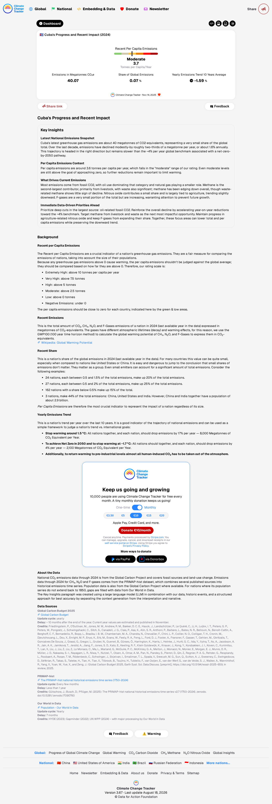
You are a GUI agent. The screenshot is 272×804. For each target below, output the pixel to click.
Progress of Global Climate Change (74, 753)
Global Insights (224, 753)
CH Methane (170, 753)
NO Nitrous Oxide (196, 753)
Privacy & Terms (172, 773)
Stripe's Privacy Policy (136, 545)
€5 (123, 515)
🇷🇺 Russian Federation (165, 763)
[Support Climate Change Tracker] (159, 95)
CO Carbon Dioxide (143, 753)
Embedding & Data (99, 9)
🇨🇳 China (63, 763)
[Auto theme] (233, 23)
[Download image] (219, 23)
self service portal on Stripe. (121, 543)
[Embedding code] (212, 23)
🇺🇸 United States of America (94, 763)
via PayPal (123, 559)
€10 (136, 515)
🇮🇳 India (124, 763)
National (64, 9)
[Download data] (226, 23)
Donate (132, 9)
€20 (161, 515)
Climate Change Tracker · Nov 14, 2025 (136, 94)
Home (74, 773)
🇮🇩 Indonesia (194, 763)
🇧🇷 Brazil (139, 763)
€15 (149, 515)
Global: (40, 753)
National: (46, 763)
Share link (54, 106)
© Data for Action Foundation (136, 797)
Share (251, 9)
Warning (154, 734)
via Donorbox (154, 559)
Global (40, 9)
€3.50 (110, 515)
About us (137, 773)
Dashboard (52, 23)
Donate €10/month (136, 530)
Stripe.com (157, 537)
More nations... (218, 763)
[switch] (137, 507)
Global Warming (114, 753)
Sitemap (193, 773)
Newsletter (159, 9)
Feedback (221, 106)
